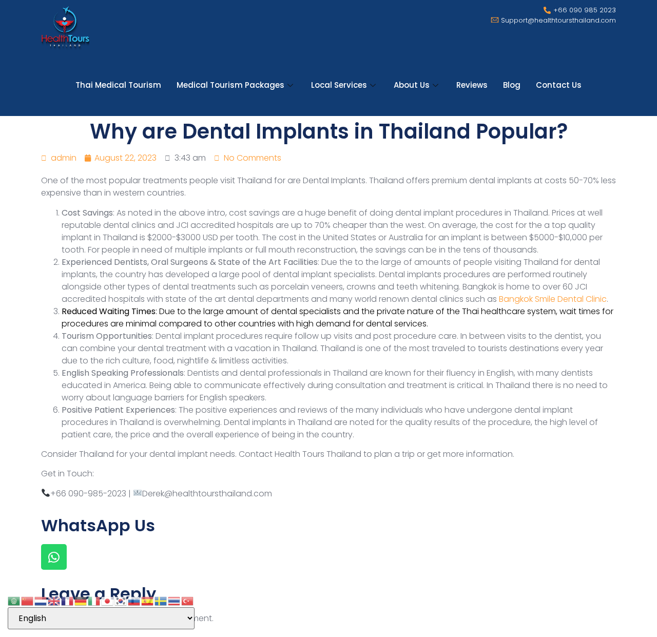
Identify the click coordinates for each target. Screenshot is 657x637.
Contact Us (559, 85)
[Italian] (94, 600)
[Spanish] (147, 600)
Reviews (472, 85)
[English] (54, 600)
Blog (511, 85)
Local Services (339, 85)
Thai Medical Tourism (118, 85)
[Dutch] (41, 600)
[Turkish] (188, 600)
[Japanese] (107, 600)
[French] (67, 600)
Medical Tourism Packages (230, 85)
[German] (81, 600)
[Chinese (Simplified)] (27, 600)
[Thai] (174, 600)
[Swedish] (161, 600)
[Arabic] (14, 600)
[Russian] (134, 600)
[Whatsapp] (54, 557)
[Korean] (121, 600)
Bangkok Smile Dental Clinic (553, 299)
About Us (412, 85)
